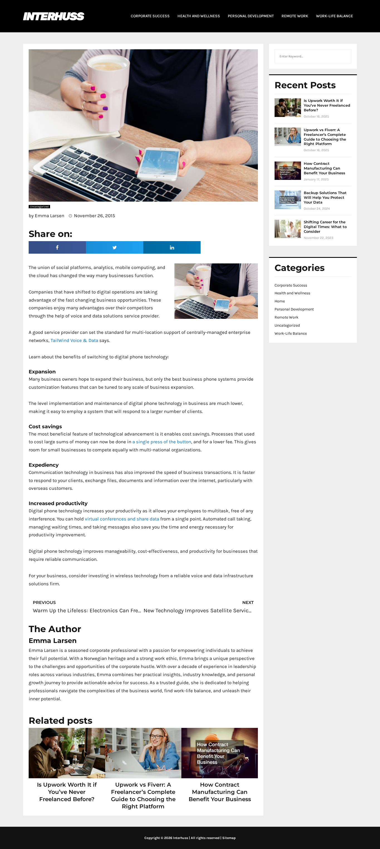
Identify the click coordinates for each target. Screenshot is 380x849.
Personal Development (294, 309)
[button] (57, 247)
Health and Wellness (292, 293)
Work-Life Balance (291, 333)
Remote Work (286, 317)
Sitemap (229, 838)
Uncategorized (287, 325)
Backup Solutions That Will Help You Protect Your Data (325, 197)
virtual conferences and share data (122, 519)
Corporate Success (291, 285)
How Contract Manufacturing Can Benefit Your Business (220, 791)
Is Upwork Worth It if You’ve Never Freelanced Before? (67, 791)
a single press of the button (161, 441)
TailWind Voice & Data (74, 340)
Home (280, 301)
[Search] (344, 56)
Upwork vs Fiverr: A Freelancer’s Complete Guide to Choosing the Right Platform (325, 137)
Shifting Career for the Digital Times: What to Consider (325, 227)
